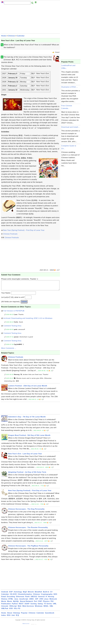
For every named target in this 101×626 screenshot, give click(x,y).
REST (21, 604)
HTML (10, 599)
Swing (40, 604)
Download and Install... (70, 127)
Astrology (18, 592)
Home (3, 36)
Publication (6, 604)
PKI (52, 601)
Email (3, 596)
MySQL (16, 601)
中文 (17, 615)
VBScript (13, 606)
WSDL (46, 606)
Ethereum (20, 596)
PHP (40, 601)
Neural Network (26, 601)
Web (19, 606)
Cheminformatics (25, 594)
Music (9, 601)
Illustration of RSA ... (69, 87)
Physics (46, 601)
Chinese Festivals (10, 234)
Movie (3, 601)
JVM (41, 599)
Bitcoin (31, 592)
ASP (11, 592)
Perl (35, 601)
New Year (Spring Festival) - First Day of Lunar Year (23, 230)
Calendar (21, 36)
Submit (24, 301)
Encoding (11, 596)
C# (51, 592)
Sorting (33, 604)
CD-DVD (13, 594)
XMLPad (4, 608)
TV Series (48, 604)
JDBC (31, 599)
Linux (46, 599)
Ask (13, 615)
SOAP (27, 604)
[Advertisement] (30, 19)
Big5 (25, 592)
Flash (27, 596)
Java (16, 599)
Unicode (4, 606)
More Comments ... (8, 348)
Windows (39, 606)
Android (4, 592)
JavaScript (23, 599)
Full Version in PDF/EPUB (13, 311)
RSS (9, 615)
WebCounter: (26, 623)
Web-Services (28, 606)
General (41, 596)
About (9, 613)
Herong (51, 596)
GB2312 (34, 596)
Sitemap (16, 613)
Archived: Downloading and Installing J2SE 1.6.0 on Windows (27, 318)
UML (55, 604)
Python (15, 604)
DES (55, 594)
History (4, 599)
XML (51, 606)
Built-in (46, 592)
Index (3, 615)
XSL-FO (17, 608)
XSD (11, 608)
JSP (36, 599)
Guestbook (49, 613)
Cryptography (47, 594)
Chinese (11, 36)
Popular (24, 613)
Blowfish (38, 592)
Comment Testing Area (12, 326)
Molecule (53, 599)
